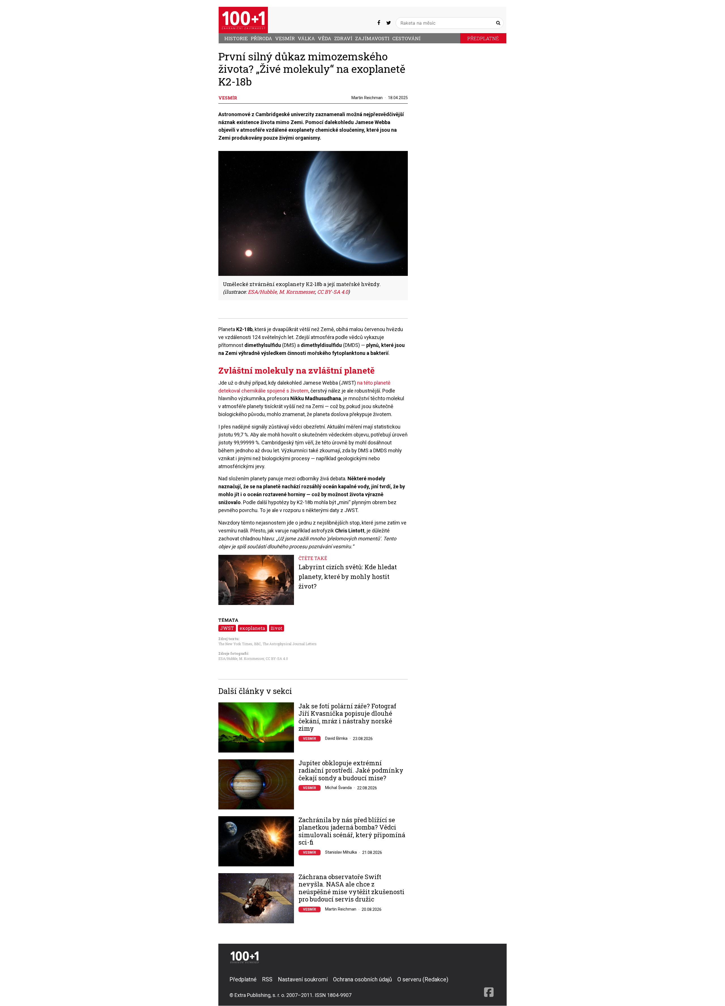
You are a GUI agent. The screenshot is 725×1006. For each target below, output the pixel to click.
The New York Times (235, 643)
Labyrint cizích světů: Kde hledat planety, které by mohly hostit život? (347, 576)
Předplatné (483, 38)
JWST (227, 628)
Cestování (406, 38)
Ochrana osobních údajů (362, 979)
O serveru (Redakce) (422, 979)
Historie (236, 38)
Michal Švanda (338, 787)
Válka (306, 38)
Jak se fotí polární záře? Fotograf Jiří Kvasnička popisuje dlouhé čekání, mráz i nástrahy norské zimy (347, 717)
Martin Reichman (367, 97)
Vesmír (285, 38)
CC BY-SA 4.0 (277, 658)
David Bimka (336, 738)
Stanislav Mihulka (341, 852)
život (276, 628)
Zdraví (343, 38)
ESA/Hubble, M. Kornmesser (241, 658)
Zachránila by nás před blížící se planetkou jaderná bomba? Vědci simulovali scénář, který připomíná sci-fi (351, 831)
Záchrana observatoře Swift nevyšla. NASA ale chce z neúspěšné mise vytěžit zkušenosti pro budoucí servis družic (351, 888)
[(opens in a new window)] (378, 23)
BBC (257, 643)
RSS (267, 979)
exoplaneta (252, 628)
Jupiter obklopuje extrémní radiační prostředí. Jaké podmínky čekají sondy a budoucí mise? (350, 770)
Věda (324, 38)
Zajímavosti (372, 38)
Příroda (261, 38)
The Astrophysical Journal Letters (290, 643)
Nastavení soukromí (303, 979)
